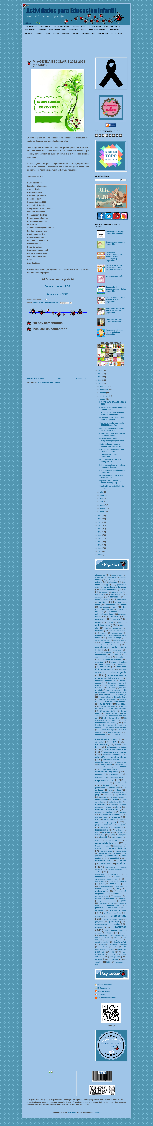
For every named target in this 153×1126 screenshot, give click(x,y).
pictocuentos (118, 896)
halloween (100, 804)
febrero (103, 508)
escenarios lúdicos (101, 767)
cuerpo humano (105, 664)
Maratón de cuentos (102, 846)
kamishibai (105, 827)
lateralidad (118, 827)
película (117, 894)
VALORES (28, 33)
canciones (114, 616)
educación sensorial (103, 762)
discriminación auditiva (106, 737)
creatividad (122, 657)
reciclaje (117, 924)
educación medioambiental (110, 757)
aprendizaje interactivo (115, 587)
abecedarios (100, 575)
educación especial (112, 755)
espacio (114, 767)
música (122, 861)
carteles (98, 622)
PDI (118, 889)
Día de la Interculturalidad (118, 692)
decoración (105, 667)
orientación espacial (118, 881)
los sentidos (118, 837)
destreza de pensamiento (105, 681)
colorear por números (118, 631)
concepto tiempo (115, 638)
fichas (107, 785)
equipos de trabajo (105, 764)
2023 (100, 380)
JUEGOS (56, 33)
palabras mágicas (106, 886)
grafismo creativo (117, 797)
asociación (116, 594)
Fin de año (114, 788)
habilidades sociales (116, 802)
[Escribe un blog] (63, 303)
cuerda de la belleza (118, 662)
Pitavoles (101, 994)
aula (102, 602)
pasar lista (120, 886)
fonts (119, 790)
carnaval (100, 619)
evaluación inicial (117, 777)
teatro (111, 949)
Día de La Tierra (120, 697)
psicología (114, 922)
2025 (100, 374)
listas (103, 835)
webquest (120, 962)
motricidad (115, 858)
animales (99, 582)
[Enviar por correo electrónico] (61, 303)
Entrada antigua (82, 378)
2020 (100, 519)
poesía (123, 901)
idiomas (98, 812)
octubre (103, 393)
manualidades (105, 843)
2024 (100, 377)
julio (101, 492)
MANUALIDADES (79, 26)
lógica (111, 835)
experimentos (105, 780)
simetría (103, 944)
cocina (106, 628)
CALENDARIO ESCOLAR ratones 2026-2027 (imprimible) (116, 300)
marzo (102, 505)
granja (115, 799)
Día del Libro (121, 704)
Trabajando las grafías (114, 276)
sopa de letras (104, 947)
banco (98, 605)
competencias (117, 633)
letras (120, 832)
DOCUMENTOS (30, 30)
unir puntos (115, 957)
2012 (100, 545)
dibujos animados (115, 732)
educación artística (116, 747)
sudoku (116, 947)
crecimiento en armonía (111, 659)
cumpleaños (121, 664)
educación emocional (116, 749)
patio (109, 889)
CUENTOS (65, 33)
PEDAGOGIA (39, 33)
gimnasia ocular (118, 792)
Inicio (60, 378)
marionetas (118, 846)
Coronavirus (117, 654)
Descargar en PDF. (58, 286)
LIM (96, 835)
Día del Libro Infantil (108, 706)
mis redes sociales (88, 33)
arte (124, 590)
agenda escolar (38, 302)
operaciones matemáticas (107, 879)
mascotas (99, 848)
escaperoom (120, 764)
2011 (100, 548)
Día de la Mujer (120, 695)
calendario (99, 612)
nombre (98, 872)
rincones (122, 933)
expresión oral (120, 783)
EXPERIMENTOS (45, 26)
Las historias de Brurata (106, 998)
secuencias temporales (114, 940)
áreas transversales (109, 590)
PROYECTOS (73, 30)
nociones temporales (115, 869)
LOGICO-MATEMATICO (112, 26)
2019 (100, 522)
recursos (120, 926)
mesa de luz (121, 851)
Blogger (97, 1112)
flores (111, 790)
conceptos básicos (102, 640)
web (108, 962)
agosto (103, 399)
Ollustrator (72, 1112)
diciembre (104, 386)
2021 (100, 516)
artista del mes (117, 592)
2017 (100, 529)
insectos (123, 812)
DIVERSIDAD (114, 30)
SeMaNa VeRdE (120, 942)
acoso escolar (117, 575)
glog (97, 795)
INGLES (83, 30)
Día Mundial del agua (107, 730)
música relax (106, 864)
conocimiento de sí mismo (107, 645)
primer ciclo (113, 908)
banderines (111, 605)
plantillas (110, 898)
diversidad (100, 742)
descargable (118, 672)
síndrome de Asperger (118, 944)
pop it (113, 903)
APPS (48, 33)
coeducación (118, 628)
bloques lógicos (109, 609)
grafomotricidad (101, 799)
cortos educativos (103, 657)
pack (124, 884)
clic (97, 628)
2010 (100, 551)
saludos (117, 937)
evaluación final (101, 777)
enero (102, 511)
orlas (102, 884)
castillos (111, 622)
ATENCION (42, 30)
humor (119, 807)
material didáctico (117, 848)
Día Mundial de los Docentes (116, 727)
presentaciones (114, 905)
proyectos (99, 922)
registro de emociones (113, 930)
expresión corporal (102, 783)
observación (101, 877)
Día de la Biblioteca (114, 690)
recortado (100, 927)
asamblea (99, 594)
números (114, 874)
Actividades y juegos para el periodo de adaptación (114, 332)
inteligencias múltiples (111, 814)
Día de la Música (105, 697)
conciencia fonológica (111, 642)
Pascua (98, 889)
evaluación (116, 774)
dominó (117, 744)
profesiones (99, 916)
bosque (121, 609)
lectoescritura (102, 830)
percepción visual (102, 896)
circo (121, 625)
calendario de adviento (104, 614)
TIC (113, 952)
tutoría (113, 954)
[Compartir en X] (66, 303)
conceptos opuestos (119, 640)
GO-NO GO (109, 795)
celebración (103, 625)
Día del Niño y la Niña (108, 711)
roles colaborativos (116, 935)
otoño (113, 884)
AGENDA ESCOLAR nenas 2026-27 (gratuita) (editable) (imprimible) (115, 267)
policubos (103, 903)
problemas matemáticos (113, 913)
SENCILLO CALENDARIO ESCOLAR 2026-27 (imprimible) (116, 310)
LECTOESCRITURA (94, 26)
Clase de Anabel (103, 991)
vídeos (115, 959)
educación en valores (115, 752)
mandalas (114, 840)
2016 (100, 532)
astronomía (99, 597)
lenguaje (106, 832)
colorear (99, 630)
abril (102, 502)
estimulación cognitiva (107, 772)
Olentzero (118, 877)
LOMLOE (104, 837)
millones (117, 853)
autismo (118, 602)
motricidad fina (103, 861)
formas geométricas (102, 792)
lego (97, 832)
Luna (98, 840)
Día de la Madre (104, 695)
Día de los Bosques (108, 699)
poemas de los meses (108, 901)
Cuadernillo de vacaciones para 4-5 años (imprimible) (116, 289)
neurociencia (110, 867)
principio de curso (52, 302)
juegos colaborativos (104, 825)
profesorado (118, 915)
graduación (121, 795)
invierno (116, 817)
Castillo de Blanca (104, 985)
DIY (115, 742)
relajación (110, 933)
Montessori (111, 855)
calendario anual (116, 612)
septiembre (104, 396)
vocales (98, 962)
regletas (98, 933)
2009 (100, 554)
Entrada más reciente (35, 378)
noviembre (104, 389)
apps (107, 584)
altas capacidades (115, 580)
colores (103, 633)
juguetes (123, 825)
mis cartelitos (103, 33)
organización (100, 881)
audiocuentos (121, 599)
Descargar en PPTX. (57, 294)
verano (99, 959)
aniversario (113, 582)
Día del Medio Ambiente (117, 709)
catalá (120, 622)
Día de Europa (111, 688)
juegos (112, 822)
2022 (100, 383)
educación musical (112, 760)
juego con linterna (109, 819)
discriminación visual (107, 739)
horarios (108, 807)
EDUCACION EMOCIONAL (98, 30)
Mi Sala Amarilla (103, 988)
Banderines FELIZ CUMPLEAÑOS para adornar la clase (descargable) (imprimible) (114, 257)
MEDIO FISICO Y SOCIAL (57, 30)
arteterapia (104, 592)
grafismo (103, 797)
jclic (97, 819)
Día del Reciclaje (112, 713)
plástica (123, 898)
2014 (100, 538)
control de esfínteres (103, 652)
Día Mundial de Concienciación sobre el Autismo (110, 725)
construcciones (116, 650)
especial (123, 767)
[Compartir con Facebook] (68, 303)
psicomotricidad (101, 924)
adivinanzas (112, 577)
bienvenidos (104, 607)
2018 (100, 525)
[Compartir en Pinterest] (71, 303)
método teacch (104, 853)
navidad (121, 863)
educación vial (121, 762)
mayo (102, 498)
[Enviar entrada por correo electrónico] (46, 299)
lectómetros (120, 830)
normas (112, 872)
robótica (103, 935)
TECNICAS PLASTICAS (62, 26)
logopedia (122, 835)
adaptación (99, 577)
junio (102, 495)
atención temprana (103, 599)
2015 (100, 535)
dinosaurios (100, 734)
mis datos (75, 33)
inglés (109, 812)
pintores (98, 898)
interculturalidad (101, 817)
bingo (115, 607)
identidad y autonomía (107, 809)
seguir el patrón (102, 942)
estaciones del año (112, 769)
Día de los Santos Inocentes (115, 702)
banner (123, 605)
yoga (97, 964)
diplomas (118, 734)
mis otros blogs (116, 33)
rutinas (98, 937)
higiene (114, 804)
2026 (100, 370)
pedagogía (101, 891)
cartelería (117, 619)
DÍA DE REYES (106, 704)
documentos (101, 744)
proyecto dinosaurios (113, 919)
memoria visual (107, 851)
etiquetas (99, 774)
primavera (99, 908)
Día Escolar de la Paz (111, 718)
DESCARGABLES (31, 26)
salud (107, 937)
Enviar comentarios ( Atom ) (49, 382)
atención (114, 597)
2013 (100, 542)
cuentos (99, 662)
